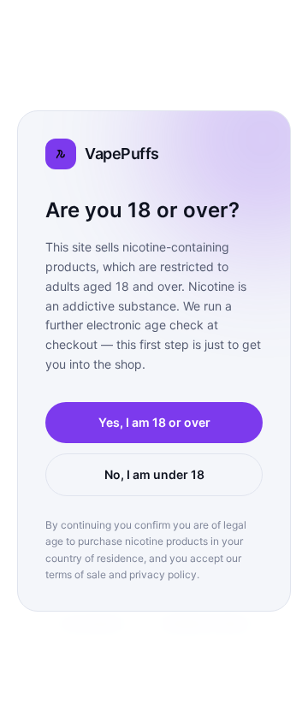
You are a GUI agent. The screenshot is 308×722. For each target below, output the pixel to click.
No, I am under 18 (154, 474)
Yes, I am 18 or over (154, 422)
